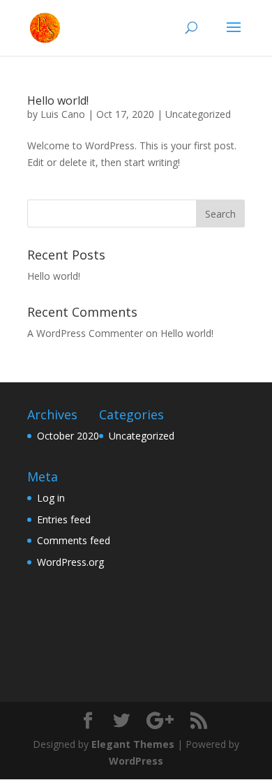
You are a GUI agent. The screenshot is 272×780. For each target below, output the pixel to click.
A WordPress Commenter (85, 333)
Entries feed (64, 519)
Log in (51, 497)
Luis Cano (62, 114)
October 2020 (68, 435)
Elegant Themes (132, 744)
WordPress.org (70, 562)
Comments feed (73, 540)
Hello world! (58, 100)
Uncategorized (198, 114)
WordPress (136, 760)
